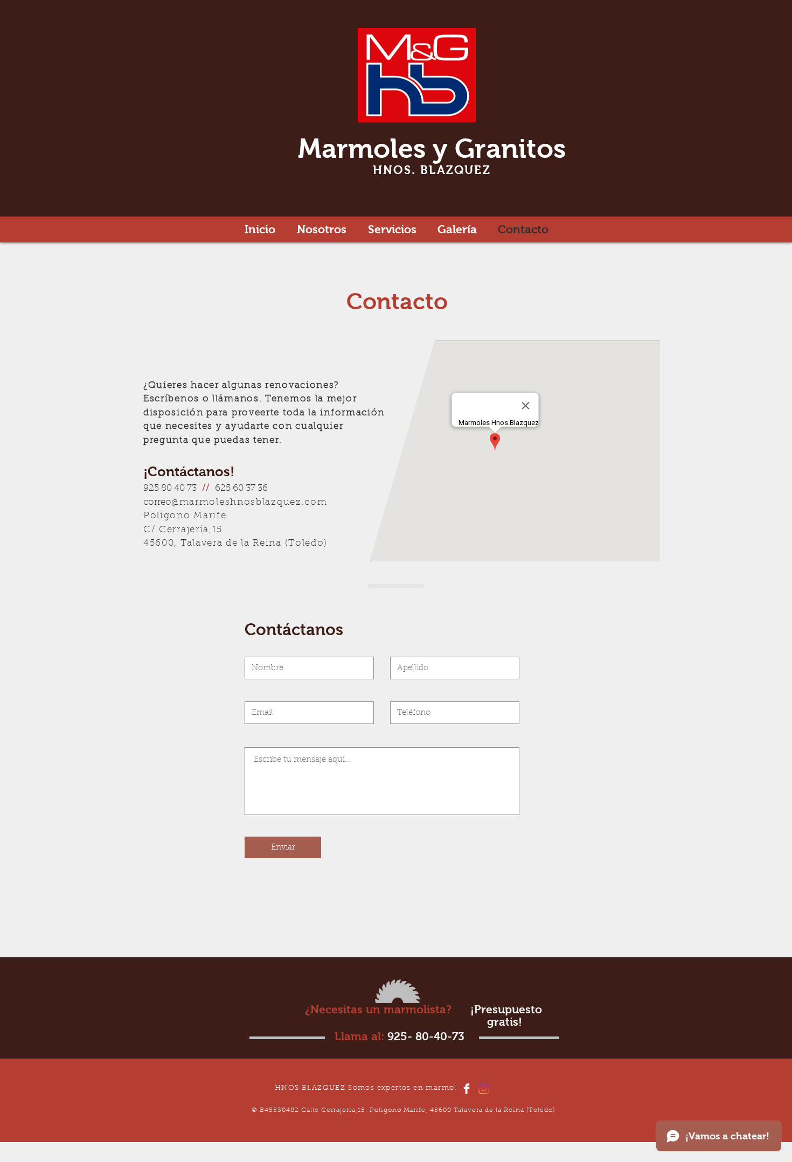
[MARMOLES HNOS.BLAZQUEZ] (466, 1088)
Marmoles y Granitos (432, 148)
